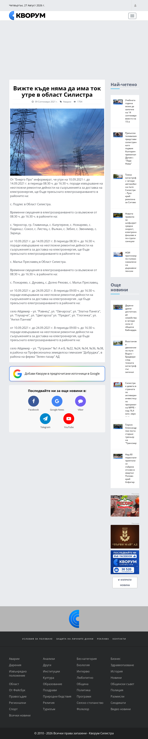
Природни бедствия (57, 696)
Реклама (103, 638)
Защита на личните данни (74, 638)
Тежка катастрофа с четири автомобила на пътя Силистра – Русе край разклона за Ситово (131, 188)
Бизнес (116, 659)
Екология (83, 665)
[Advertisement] (74, 48)
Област (14, 684)
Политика (83, 690)
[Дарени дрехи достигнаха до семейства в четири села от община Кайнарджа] (118, 307)
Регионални (17, 703)
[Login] (135, 5)
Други (47, 665)
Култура (48, 677)
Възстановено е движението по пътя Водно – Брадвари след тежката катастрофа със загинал (133, 356)
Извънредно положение (18, 673)
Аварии (67, 101)
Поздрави (50, 690)
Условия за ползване (37, 638)
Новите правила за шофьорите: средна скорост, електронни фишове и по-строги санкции (131, 227)
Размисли (117, 696)
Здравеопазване (122, 665)
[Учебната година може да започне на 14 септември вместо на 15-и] (118, 102)
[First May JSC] (125, 537)
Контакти (119, 638)
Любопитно (85, 677)
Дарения (15, 665)
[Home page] (27, 15)
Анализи (49, 659)
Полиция (117, 690)
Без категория (87, 659)
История (117, 671)
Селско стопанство (90, 703)
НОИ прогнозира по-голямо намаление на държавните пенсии (132, 261)
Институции (51, 671)
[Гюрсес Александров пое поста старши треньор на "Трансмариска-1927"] (118, 426)
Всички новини (20, 715)
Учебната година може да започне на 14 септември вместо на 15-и (131, 111)
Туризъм (49, 709)
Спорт (13, 709)
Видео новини (121, 709)
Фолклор (83, 709)
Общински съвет (122, 684)
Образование (52, 684)
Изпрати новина (126, 582)
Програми (84, 696)
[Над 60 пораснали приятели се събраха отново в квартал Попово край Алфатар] (118, 456)
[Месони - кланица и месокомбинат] (125, 515)
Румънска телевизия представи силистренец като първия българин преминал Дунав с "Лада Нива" (132, 148)
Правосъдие (18, 696)
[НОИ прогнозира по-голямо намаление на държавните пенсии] (118, 254)
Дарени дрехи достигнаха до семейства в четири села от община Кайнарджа (131, 317)
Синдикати (118, 703)
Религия (49, 703)
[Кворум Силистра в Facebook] (125, 562)
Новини (116, 677)
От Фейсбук (17, 690)
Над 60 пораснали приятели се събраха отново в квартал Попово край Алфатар (131, 468)
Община (82, 684)
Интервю (83, 671)
